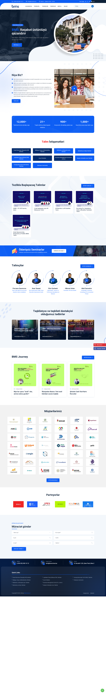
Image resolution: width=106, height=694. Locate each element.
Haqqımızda (28, 6)
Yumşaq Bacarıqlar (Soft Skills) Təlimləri (83, 577)
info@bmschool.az (32, 1)
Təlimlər (36, 6)
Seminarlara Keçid (58, 250)
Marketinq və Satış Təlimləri (19, 585)
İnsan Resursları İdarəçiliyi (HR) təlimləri (21, 205)
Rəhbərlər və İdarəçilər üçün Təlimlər (21, 582)
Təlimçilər (45, 6)
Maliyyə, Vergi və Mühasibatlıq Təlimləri (22, 580)
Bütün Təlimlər (87, 185)
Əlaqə (65, 6)
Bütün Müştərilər (53, 480)
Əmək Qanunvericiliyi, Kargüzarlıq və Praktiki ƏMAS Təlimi (21, 234)
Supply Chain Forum (77, 331)
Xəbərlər (92, 593)
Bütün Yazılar (87, 357)
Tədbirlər (53, 6)
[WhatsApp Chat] (102, 690)
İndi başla (15, 44)
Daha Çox (16, 100)
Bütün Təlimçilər (86, 266)
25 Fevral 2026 (75, 389)
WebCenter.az (27, 593)
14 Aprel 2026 (19, 389)
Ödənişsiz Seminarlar (78, 580)
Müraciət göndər (18, 548)
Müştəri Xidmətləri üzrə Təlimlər (50, 585)
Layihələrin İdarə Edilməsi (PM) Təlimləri (52, 577)
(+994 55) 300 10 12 (18, 1)
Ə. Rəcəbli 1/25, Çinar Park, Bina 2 (84, 563)
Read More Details (19, 336)
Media (59, 6)
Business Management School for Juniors (52, 582)
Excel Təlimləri (46, 580)
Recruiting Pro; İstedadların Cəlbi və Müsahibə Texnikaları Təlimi (84, 210)
